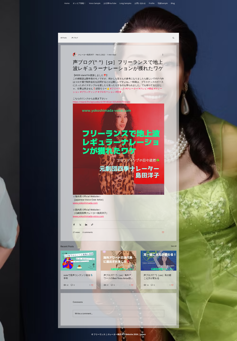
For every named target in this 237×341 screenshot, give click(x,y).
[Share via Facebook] (74, 224)
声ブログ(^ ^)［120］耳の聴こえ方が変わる (157, 277)
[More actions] (162, 54)
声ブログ (75, 38)
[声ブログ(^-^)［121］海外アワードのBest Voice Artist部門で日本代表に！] (118, 261)
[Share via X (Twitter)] (80, 224)
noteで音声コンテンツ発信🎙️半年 (78, 277)
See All (174, 246)
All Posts (63, 38)
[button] (173, 38)
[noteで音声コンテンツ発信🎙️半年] (78, 261)
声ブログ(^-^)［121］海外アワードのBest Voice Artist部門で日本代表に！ (118, 277)
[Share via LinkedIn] (86, 224)
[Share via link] (92, 224)
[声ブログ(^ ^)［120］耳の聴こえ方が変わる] (158, 261)
